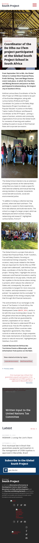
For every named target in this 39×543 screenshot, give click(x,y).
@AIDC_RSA (22, 310)
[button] (34, 5)
